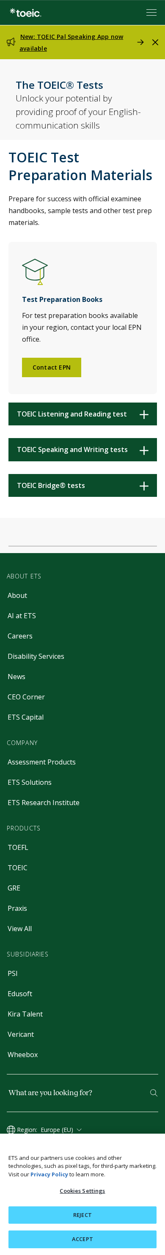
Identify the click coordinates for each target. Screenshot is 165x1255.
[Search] (153, 1092)
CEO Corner (26, 696)
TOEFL (18, 847)
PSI (13, 973)
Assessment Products (42, 762)
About (17, 595)
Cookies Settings (82, 1191)
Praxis (17, 908)
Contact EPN (52, 367)
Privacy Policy (49, 1174)
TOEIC (18, 867)
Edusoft (20, 993)
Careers (20, 636)
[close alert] (155, 42)
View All (20, 928)
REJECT (82, 1215)
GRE (14, 888)
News (16, 676)
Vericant (21, 1034)
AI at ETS (22, 615)
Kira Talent (25, 1014)
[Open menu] (152, 12)
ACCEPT (82, 1239)
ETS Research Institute (44, 802)
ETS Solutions (30, 782)
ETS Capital (26, 717)
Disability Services (36, 656)
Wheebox (23, 1054)
